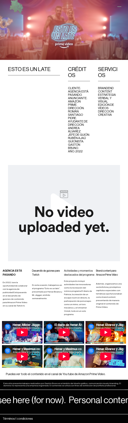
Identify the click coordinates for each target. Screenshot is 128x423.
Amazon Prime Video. (92, 374)
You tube (68, 374)
